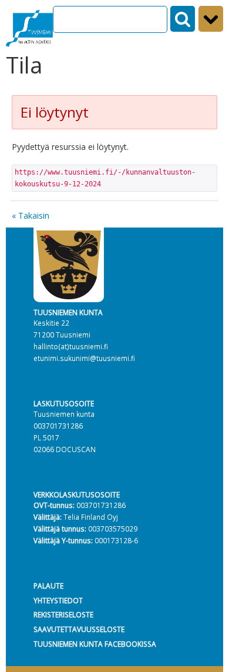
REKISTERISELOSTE (63, 614)
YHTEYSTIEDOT (58, 600)
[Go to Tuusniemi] (29, 26)
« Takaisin (30, 215)
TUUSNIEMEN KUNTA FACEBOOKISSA (94, 643)
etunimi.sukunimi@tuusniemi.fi (84, 358)
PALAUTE (48, 585)
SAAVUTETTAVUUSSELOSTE (78, 629)
